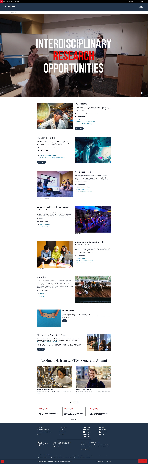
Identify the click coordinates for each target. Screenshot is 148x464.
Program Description (82, 119)
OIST (6, 12)
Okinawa (42, 293)
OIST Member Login (99, 461)
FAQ (65, 321)
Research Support (81, 258)
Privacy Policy (108, 461)
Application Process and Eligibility (86, 121)
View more (74, 419)
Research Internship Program (51, 341)
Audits (61, 429)
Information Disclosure (43, 429)
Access (38, 434)
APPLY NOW (79, 128)
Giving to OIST (40, 427)
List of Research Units (83, 189)
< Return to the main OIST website (11, 1)
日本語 (133, 1)
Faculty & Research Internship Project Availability (52, 157)
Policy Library (63, 427)
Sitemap (62, 434)
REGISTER (40, 349)
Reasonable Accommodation (84, 262)
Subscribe (86, 449)
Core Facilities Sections (45, 226)
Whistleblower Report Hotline (44, 432)
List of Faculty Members (83, 187)
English (129, 1)
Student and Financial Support (85, 260)
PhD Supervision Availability (84, 123)
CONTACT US (143, 461)
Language (42, 296)
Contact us (56, 446)
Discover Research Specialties (84, 191)
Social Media (63, 432)
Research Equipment (45, 224)
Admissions (13, 12)
